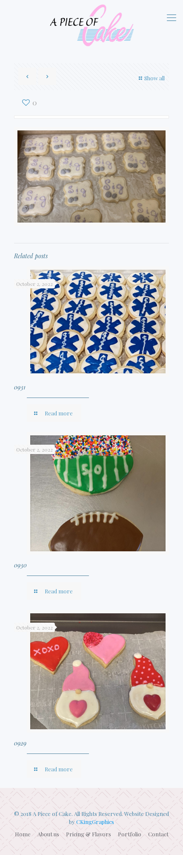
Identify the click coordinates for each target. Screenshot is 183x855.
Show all (154, 78)
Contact (158, 834)
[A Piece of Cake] (91, 25)
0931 (20, 387)
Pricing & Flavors (88, 834)
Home (23, 834)
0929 (20, 743)
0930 (20, 565)
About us (48, 834)
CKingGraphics (95, 821)
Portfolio (129, 834)
